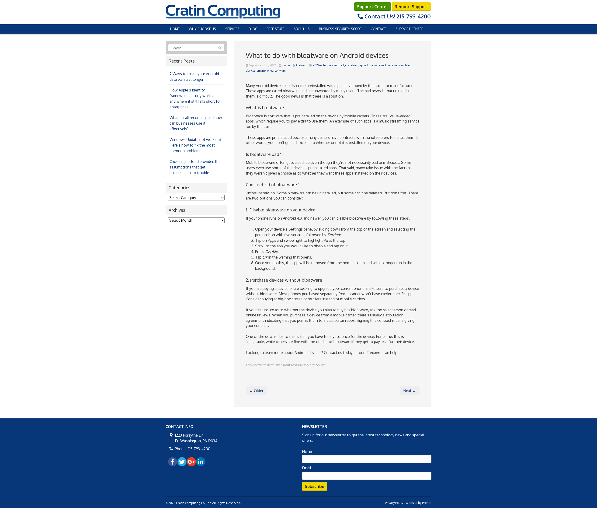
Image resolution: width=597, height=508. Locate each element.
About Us (302, 29)
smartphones (265, 70)
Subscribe (314, 486)
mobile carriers (390, 65)
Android (301, 65)
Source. (321, 365)
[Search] (219, 48)
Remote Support (411, 6)
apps (363, 65)
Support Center (372, 6)
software (279, 70)
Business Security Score (340, 29)
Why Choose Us (202, 29)
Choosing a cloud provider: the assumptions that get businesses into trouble (195, 167)
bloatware (373, 65)
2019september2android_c (330, 65)
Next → (409, 390)
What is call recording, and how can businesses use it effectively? (196, 123)
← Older (256, 390)
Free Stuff (275, 29)
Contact (378, 29)
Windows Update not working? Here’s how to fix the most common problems (195, 145)
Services (232, 29)
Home (175, 29)
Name (307, 451)
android (353, 65)
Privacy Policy (394, 502)
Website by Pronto (418, 502)
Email (308, 468)
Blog (253, 29)
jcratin (286, 65)
